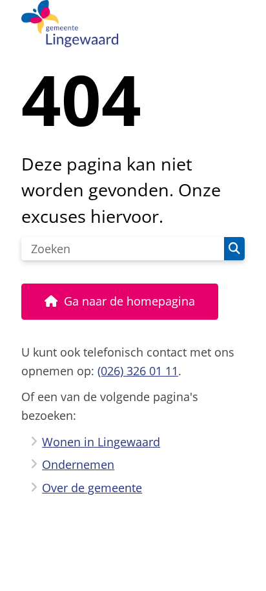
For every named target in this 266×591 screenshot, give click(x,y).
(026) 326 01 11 (137, 370)
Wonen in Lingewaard (101, 442)
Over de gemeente (92, 487)
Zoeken (234, 248)
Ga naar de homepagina (129, 301)
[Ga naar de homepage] (133, 23)
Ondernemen (78, 464)
